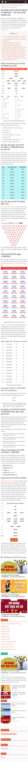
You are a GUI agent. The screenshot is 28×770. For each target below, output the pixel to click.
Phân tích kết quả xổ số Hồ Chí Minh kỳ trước (13, 36)
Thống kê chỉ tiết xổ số (7, 644)
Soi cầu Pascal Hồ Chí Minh (8, 641)
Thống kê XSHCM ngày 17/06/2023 (11, 44)
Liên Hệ (3, 757)
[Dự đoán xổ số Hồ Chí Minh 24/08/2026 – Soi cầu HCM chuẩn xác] (14, 580)
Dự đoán (8, 5)
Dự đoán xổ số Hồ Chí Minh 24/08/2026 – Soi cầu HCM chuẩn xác (13, 595)
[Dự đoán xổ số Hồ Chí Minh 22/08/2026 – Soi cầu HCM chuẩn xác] (14, 600)
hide (17, 33)
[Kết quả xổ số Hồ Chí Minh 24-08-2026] (6, 704)
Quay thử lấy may (6, 639)
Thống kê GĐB (5, 626)
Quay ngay (14, 540)
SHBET (1, 763)
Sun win (2, 769)
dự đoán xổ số (16, 152)
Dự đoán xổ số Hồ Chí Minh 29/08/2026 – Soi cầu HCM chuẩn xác (13, 576)
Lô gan (6, 325)
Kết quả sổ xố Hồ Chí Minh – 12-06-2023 (14, 37)
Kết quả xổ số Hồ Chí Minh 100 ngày (11, 624)
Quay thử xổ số (9, 481)
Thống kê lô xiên (5, 636)
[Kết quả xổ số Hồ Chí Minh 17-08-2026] (6, 717)
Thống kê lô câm (5, 629)
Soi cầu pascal (8, 207)
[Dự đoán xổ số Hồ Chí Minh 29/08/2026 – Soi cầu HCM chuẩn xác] (14, 561)
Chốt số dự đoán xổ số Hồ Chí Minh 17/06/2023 (14, 58)
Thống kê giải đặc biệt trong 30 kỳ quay (12, 45)
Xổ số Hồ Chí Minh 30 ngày (8, 649)
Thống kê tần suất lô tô (7, 647)
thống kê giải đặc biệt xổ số (12, 263)
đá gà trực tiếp (4, 748)
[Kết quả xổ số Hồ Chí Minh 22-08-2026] (6, 711)
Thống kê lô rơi (5, 634)
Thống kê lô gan (5, 631)
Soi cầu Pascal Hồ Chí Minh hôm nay (11, 42)
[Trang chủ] (2, 1)
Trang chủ (3, 5)
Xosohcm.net (4, 30)
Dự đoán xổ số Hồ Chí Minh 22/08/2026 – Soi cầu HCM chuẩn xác (13, 615)
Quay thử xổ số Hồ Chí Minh (9, 59)
